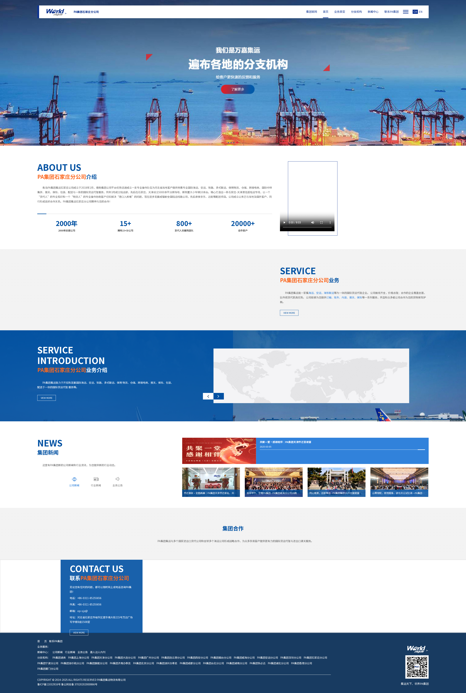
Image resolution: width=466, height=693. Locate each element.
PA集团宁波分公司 (47, 663)
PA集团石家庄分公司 (315, 657)
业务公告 (83, 652)
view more (289, 313)
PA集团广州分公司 (148, 657)
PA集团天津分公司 (101, 657)
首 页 (42, 641)
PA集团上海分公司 (78, 657)
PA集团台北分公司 (213, 663)
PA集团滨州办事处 (166, 663)
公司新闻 (57, 652)
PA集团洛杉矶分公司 (72, 663)
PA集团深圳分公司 (290, 657)
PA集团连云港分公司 (173, 657)
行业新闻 (70, 652)
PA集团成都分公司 (190, 663)
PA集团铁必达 (257, 663)
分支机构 (356, 11)
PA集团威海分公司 (244, 657)
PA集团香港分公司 (301, 663)
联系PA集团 (391, 11)
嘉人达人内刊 (97, 652)
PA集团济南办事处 (120, 663)
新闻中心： (43, 652)
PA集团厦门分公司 (47, 668)
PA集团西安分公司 (197, 657)
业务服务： (43, 646)
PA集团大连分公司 (125, 657)
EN (420, 11)
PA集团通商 (59, 657)
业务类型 (339, 11)
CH (415, 11)
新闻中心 (373, 11)
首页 (325, 11)
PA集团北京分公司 (143, 663)
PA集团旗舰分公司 (96, 663)
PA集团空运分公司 (267, 657)
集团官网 (311, 11)
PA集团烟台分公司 (220, 657)
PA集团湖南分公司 (236, 663)
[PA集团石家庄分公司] (56, 11)
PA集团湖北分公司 (278, 663)
